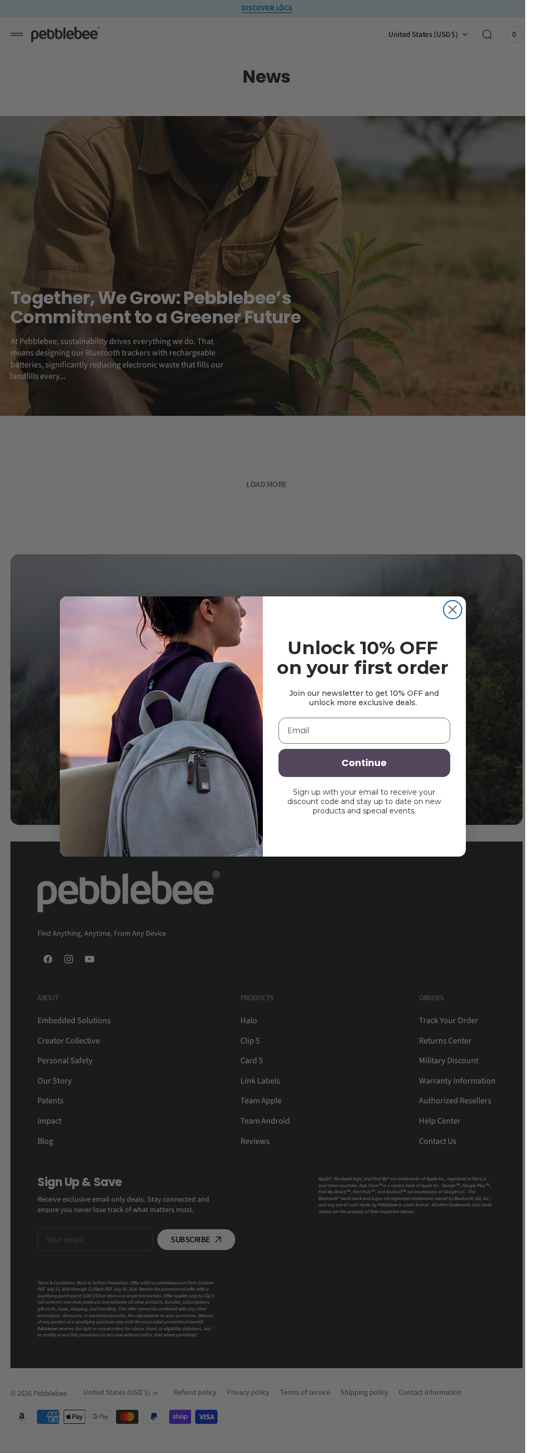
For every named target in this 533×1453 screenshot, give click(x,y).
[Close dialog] (452, 610)
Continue (364, 762)
